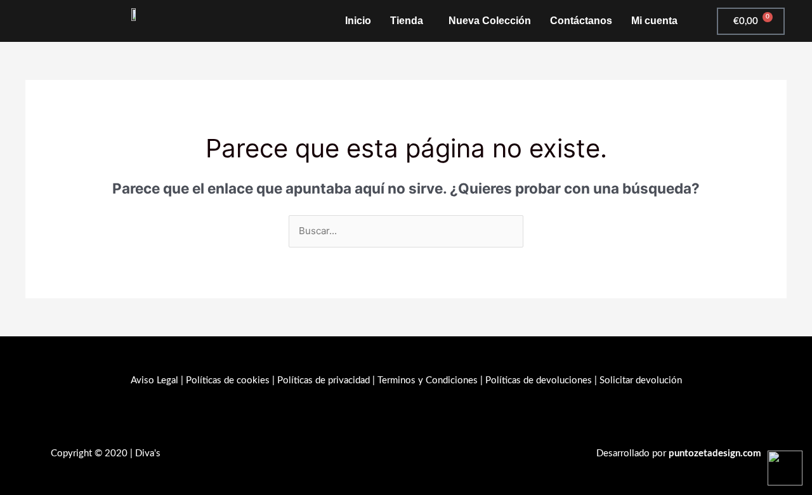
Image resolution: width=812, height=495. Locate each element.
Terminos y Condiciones (427, 380)
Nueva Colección (490, 20)
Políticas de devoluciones (538, 380)
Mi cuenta (654, 20)
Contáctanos (581, 20)
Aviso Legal (154, 380)
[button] (410, 21)
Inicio (358, 20)
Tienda (406, 20)
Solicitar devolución (640, 380)
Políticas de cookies (228, 380)
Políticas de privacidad (323, 380)
